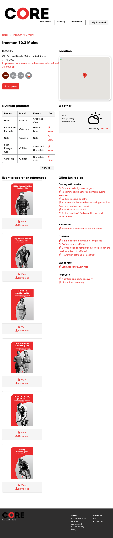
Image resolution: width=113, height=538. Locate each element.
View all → (47, 167)
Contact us (98, 521)
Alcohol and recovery (72, 282)
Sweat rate (65, 262)
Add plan (11, 86)
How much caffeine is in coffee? (78, 254)
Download (23, 225)
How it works (45, 21)
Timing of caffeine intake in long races (81, 240)
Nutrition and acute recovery (77, 278)
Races (5, 34)
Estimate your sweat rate (74, 266)
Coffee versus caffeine (73, 244)
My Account (99, 22)
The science (76, 21)
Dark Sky (104, 128)
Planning (61, 21)
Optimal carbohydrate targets (77, 188)
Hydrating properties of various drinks (81, 228)
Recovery (64, 274)
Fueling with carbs (70, 184)
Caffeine (64, 236)
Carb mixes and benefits (74, 198)
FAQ (95, 518)
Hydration (65, 224)
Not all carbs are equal (73, 209)
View (23, 221)
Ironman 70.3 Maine (24, 34)
